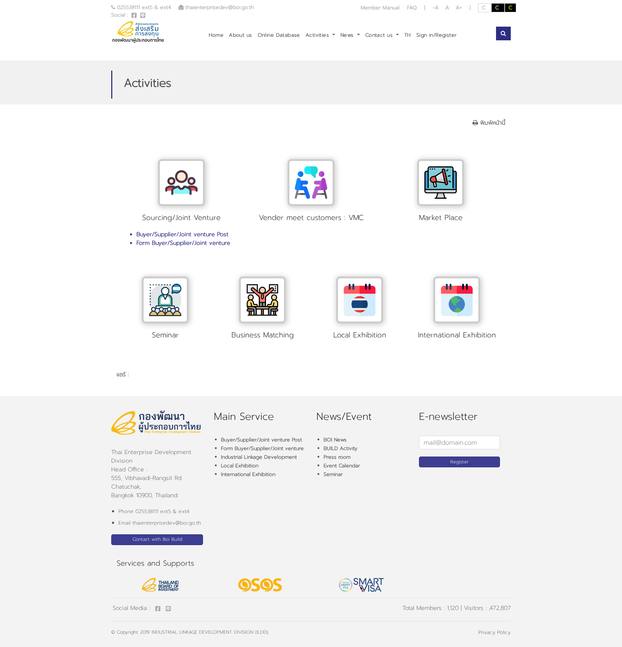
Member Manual (381, 8)
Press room (337, 457)
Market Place (441, 217)
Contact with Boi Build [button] (157, 539)
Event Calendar (342, 465)
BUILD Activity (340, 448)
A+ (459, 8)
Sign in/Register (436, 35)
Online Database (279, 35)
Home (216, 35)
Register (459, 461)
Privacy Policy (494, 632)
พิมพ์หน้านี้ (491, 122)
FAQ (412, 8)
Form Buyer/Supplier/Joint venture (183, 243)
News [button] (348, 35)
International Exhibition (457, 334)
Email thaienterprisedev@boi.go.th (159, 523)
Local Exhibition (359, 334)
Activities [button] (318, 35)
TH (407, 35)
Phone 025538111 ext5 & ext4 (153, 511)
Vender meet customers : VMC (311, 217)
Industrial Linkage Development (259, 457)
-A (437, 8)
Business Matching (262, 334)
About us (240, 35)
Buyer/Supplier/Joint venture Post (182, 234)
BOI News (335, 440)
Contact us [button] (380, 35)
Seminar (165, 334)
